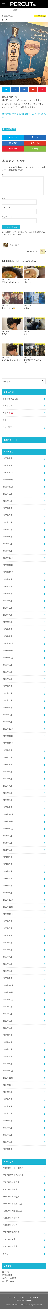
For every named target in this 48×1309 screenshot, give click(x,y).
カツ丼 (5, 413)
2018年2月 (7, 1142)
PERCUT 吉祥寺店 (11, 1196)
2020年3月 (7, 964)
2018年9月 (7, 1092)
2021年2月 (7, 885)
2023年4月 (7, 700)
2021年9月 (7, 836)
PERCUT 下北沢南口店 (13, 1175)
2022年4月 (7, 786)
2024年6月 (7, 601)
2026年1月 (7, 465)
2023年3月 (7, 707)
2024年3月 (7, 622)
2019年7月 (7, 1021)
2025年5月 (7, 522)
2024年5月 (7, 608)
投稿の (7, 1275)
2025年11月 (8, 480)
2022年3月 (7, 793)
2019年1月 (7, 1064)
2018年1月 (7, 1149)
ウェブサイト (7, 217)
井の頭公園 (7, 406)
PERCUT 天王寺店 (11, 1218)
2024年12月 (8, 558)
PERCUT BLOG (22, 1305)
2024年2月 (7, 629)
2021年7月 (7, 850)
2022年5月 (7, 779)
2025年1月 (7, 551)
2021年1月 (7, 893)
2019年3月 (7, 1049)
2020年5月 (7, 950)
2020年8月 (7, 928)
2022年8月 (7, 757)
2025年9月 (7, 494)
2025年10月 (8, 487)
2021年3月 (7, 878)
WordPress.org (8, 1281)
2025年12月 (8, 472)
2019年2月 (7, 1056)
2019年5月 (7, 1035)
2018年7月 (7, 1106)
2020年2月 (7, 971)
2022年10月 (8, 743)
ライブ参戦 (7, 427)
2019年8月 (7, 1014)
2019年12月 (8, 985)
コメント (5, 175)
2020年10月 (8, 914)
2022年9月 (7, 750)
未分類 (5, 1253)
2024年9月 (7, 579)
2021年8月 (7, 843)
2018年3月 (7, 1135)
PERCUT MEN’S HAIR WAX (24, 1300)
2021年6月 (7, 857)
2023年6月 (7, 686)
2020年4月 (7, 957)
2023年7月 (7, 679)
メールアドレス (8, 207)
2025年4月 (7, 529)
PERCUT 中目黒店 (11, 1182)
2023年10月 (8, 658)
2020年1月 (7, 978)
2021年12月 (8, 814)
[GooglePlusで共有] (33, 89)
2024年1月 (7, 636)
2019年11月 (8, 992)
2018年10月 (8, 1085)
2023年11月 (8, 650)
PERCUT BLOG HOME (17, 1297)
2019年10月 (8, 999)
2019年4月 (7, 1042)
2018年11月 (8, 1078)
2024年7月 (7, 593)
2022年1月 (7, 807)
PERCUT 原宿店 (10, 1189)
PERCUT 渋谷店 (10, 1246)
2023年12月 (8, 643)
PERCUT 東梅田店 (11, 1232)
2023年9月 (7, 665)
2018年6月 (7, 1113)
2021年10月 (8, 828)
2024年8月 (7, 586)
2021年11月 (8, 821)
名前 (4, 198)
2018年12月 (8, 1071)
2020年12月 (8, 900)
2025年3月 (7, 536)
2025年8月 (7, 501)
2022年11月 (8, 736)
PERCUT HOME (33, 1297)
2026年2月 (7, 458)
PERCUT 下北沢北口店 (13, 1168)
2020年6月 (7, 942)
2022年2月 (7, 800)
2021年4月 (7, 871)
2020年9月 (7, 921)
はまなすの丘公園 (10, 399)
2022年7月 (7, 764)
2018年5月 (7, 1120)
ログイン (6, 1272)
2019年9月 (7, 1006)
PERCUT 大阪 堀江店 (12, 1211)
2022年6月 (7, 772)
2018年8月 (7, 1099)
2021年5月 (7, 864)
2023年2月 (7, 715)
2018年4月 (7, 1128)
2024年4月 (7, 615)
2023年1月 (7, 722)
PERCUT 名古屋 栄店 (12, 1204)
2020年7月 (7, 935)
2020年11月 (8, 907)
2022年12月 (8, 729)
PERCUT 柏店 (9, 1239)
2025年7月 (7, 508)
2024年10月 (8, 572)
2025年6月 (7, 515)
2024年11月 (8, 565)
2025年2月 (7, 544)
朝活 (5, 420)
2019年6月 (7, 1028)
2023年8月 (7, 672)
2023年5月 (7, 693)
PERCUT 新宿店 (10, 129)
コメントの (9, 1278)
